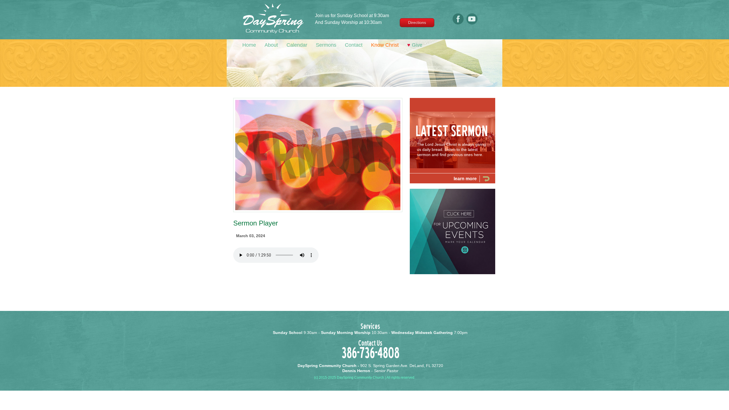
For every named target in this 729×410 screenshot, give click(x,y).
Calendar (296, 45)
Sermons (326, 45)
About (271, 45)
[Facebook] (458, 24)
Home (249, 45)
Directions (417, 22)
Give (414, 45)
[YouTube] (471, 24)
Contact (354, 45)
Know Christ (385, 45)
